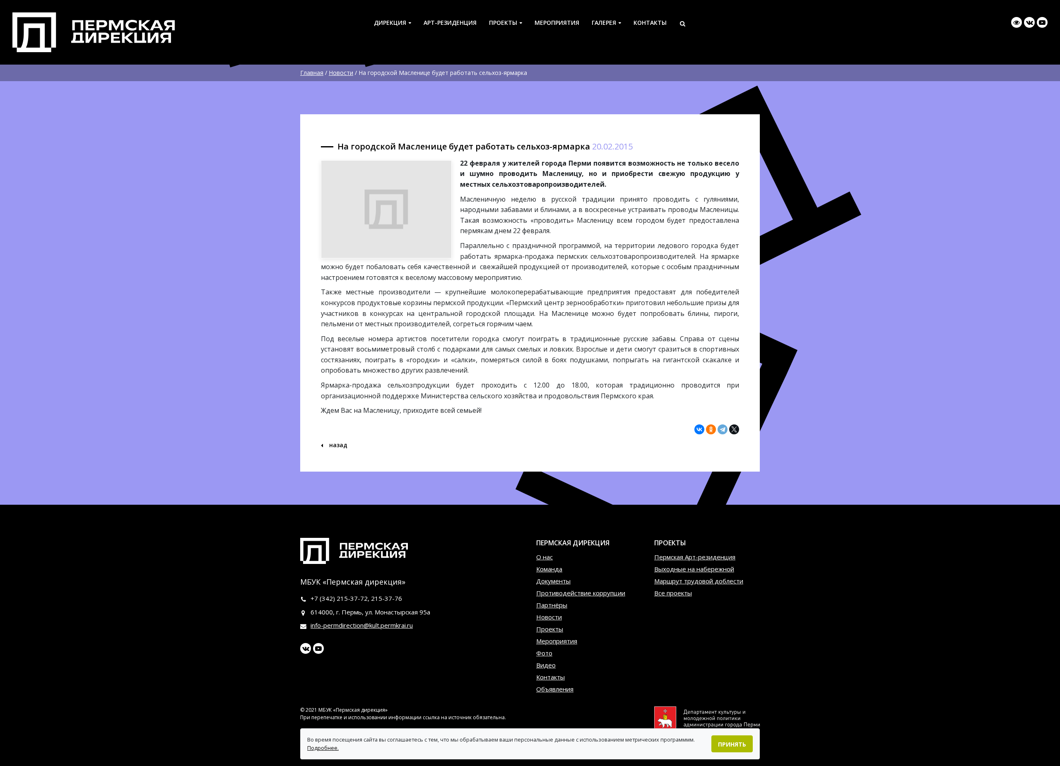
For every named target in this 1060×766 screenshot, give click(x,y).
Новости (341, 73)
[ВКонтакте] (699, 429)
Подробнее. (323, 748)
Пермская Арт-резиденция (694, 557)
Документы (553, 581)
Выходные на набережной (694, 569)
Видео (546, 665)
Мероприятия (557, 22)
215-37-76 (386, 598)
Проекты (503, 22)
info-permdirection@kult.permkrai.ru (362, 625)
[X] (734, 429)
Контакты (650, 22)
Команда (549, 569)
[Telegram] (723, 429)
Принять (732, 744)
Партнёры (551, 605)
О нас (544, 557)
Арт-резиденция (450, 22)
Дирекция (390, 22)
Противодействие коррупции (580, 593)
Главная (311, 73)
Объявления (554, 689)
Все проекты (673, 593)
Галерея (604, 22)
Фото (544, 653)
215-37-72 (352, 598)
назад (337, 445)
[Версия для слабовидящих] (1016, 22)
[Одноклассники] (711, 429)
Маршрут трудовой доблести (698, 581)
